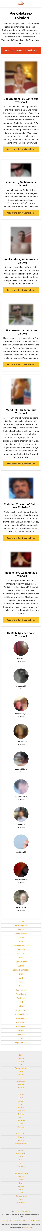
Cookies (25, 1220)
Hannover (21, 1087)
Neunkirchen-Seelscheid (21, 946)
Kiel (21, 1163)
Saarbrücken (21, 1202)
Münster (21, 1137)
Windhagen (21, 1026)
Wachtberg (21, 994)
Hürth (21, 1002)
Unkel (21, 1038)
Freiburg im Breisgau (21, 1173)
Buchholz (21, 998)
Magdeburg (21, 1166)
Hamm (21, 1199)
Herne (21, 1206)
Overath (21, 966)
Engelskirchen (21, 1043)
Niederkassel (21, 933)
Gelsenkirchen (21, 1134)
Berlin (21, 1055)
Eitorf (21, 986)
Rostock (21, 1186)
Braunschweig (21, 1153)
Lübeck (21, 1180)
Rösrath (21, 937)
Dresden (21, 1104)
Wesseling (21, 954)
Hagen (21, 1189)
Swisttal (21, 1006)
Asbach (21, 1030)
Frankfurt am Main (21, 1068)
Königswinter (21, 962)
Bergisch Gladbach (21, 970)
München (21, 1061)
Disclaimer (37, 1220)
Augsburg (21, 1140)
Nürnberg (21, 1101)
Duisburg (21, 1094)
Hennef (21, 929)
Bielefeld (21, 1114)
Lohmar (21, 921)
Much (21, 978)
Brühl (21, 974)
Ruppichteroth (21, 1010)
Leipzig (21, 1098)
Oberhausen (21, 1176)
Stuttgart (21, 1071)
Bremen (21, 1084)
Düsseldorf (21, 1081)
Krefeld (21, 1156)
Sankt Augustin (21, 925)
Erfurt (21, 1183)
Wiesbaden (21, 1127)
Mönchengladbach (21, 1143)
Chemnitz (21, 1150)
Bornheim (21, 950)
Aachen (21, 1147)
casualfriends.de (27, 1227)
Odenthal (21, 1034)
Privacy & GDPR (17, 1220)
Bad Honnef (21, 990)
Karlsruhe (21, 1123)
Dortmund (21, 1074)
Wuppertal (21, 1111)
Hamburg (21, 1058)
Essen (21, 1078)
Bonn (21, 942)
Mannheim (21, 1120)
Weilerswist (21, 1022)
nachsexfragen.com (24, 1211)
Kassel (21, 1193)
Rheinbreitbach (21, 1014)
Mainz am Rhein (21, 1196)
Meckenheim (21, 1018)
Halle (21, 1160)
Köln (21, 982)
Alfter (21, 958)
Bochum (21, 1107)
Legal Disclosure (7, 1220)
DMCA (31, 1220)
